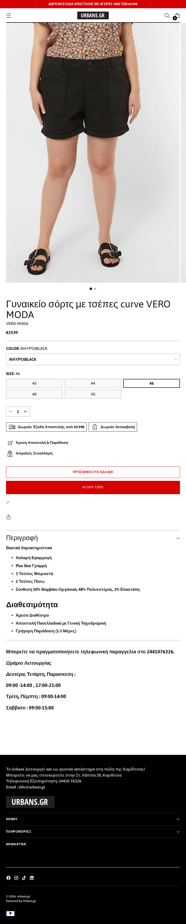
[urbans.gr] (93, 15)
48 (34, 394)
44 (93, 383)
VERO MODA (17, 323)
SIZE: (13, 373)
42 (34, 383)
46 (151, 383)
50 (93, 394)
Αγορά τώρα (92, 487)
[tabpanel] (93, 589)
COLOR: (26, 348)
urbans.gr (23, 896)
